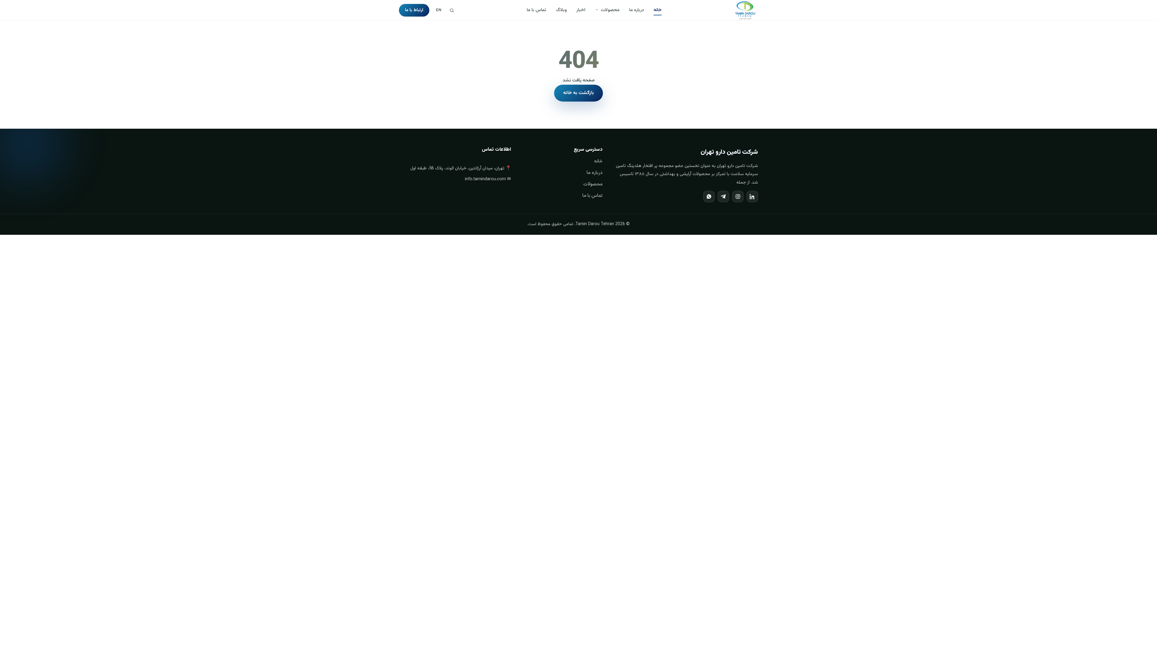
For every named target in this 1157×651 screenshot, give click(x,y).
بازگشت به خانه (578, 92)
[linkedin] (752, 196)
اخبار (580, 10)
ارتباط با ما (414, 10)
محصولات (609, 10)
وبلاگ (561, 10)
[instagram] (738, 196)
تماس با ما (536, 10)
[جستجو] (451, 10)
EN (438, 10)
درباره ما (636, 10)
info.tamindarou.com (485, 179)
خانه (658, 10)
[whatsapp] (709, 196)
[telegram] (723, 196)
